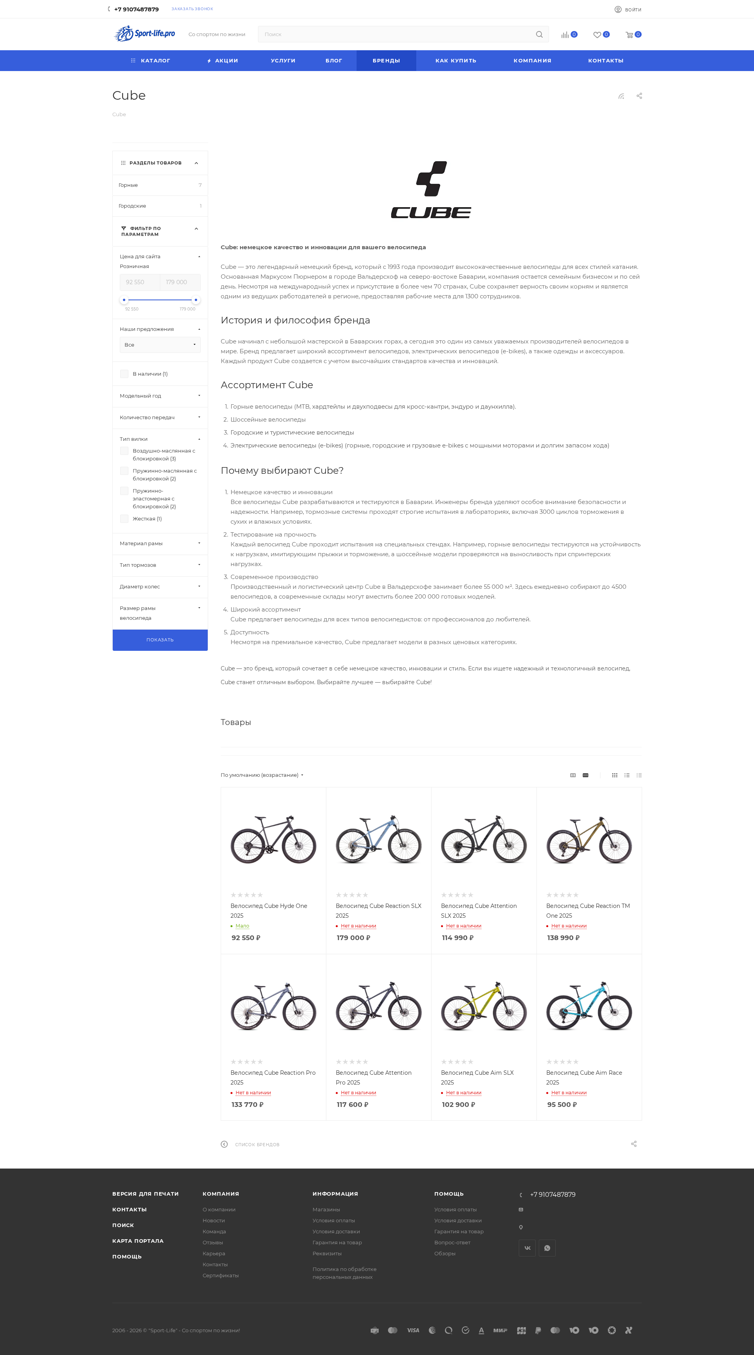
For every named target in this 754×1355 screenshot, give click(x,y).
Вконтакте (527, 1248)
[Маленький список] (572, 775)
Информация (336, 1194)
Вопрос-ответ (452, 1242)
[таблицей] (639, 775)
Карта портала (137, 1241)
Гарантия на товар (337, 1242)
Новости (214, 1220)
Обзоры (445, 1253)
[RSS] (621, 96)
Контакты (129, 1209)
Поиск (123, 1225)
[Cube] (431, 190)
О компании (219, 1209)
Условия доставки (336, 1231)
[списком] (627, 775)
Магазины (326, 1209)
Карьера (214, 1253)
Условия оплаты (334, 1220)
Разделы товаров (156, 163)
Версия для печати (145, 1194)
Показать (160, 640)
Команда (214, 1231)
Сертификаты (221, 1275)
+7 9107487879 (136, 9)
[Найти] (539, 34)
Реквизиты (327, 1253)
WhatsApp (547, 1248)
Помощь (127, 1256)
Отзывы (213, 1242)
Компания (221, 1194)
